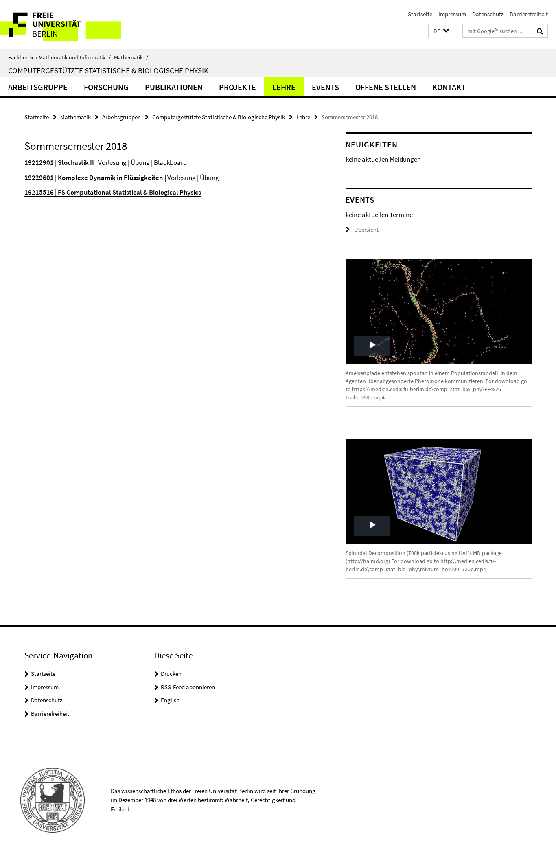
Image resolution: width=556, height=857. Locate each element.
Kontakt (449, 87)
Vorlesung (113, 162)
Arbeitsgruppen (121, 117)
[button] (441, 31)
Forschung (106, 87)
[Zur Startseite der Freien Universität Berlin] (68, 24)
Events (325, 87)
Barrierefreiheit (529, 14)
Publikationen (174, 87)
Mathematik (131, 57)
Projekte (237, 87)
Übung (140, 162)
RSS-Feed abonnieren (188, 687)
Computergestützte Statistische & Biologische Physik (108, 70)
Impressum (452, 14)
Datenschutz (487, 14)
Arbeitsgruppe (38, 87)
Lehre (284, 87)
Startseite (420, 14)
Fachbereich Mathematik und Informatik (59, 57)
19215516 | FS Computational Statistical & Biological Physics (112, 192)
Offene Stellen (385, 87)
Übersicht (366, 229)
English (170, 700)
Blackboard (170, 162)
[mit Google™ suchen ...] (539, 30)
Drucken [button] (171, 673)
